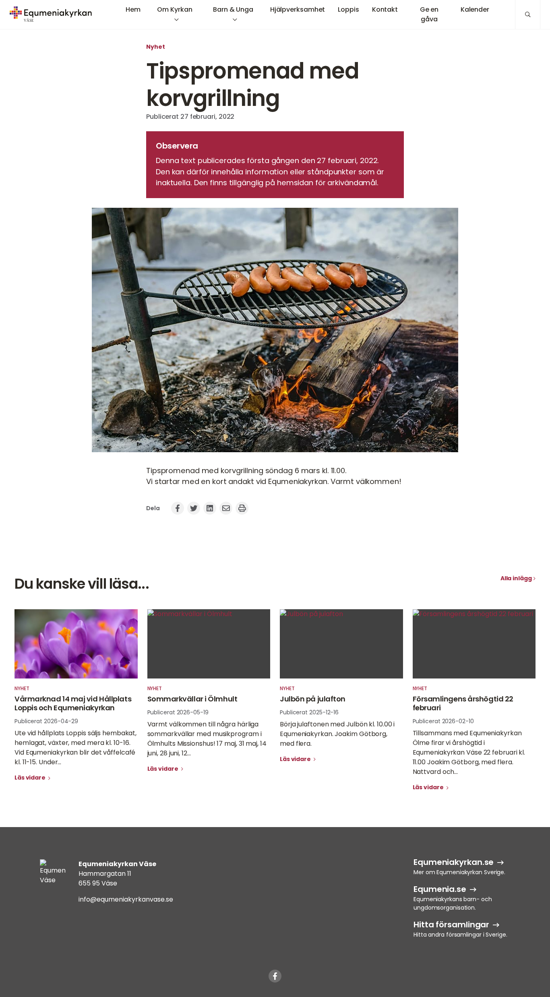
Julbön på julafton (312, 699)
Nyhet (155, 47)
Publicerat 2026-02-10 (443, 721)
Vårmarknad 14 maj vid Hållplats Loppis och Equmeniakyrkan (72, 703)
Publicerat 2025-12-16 (309, 712)
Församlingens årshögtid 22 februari (463, 703)
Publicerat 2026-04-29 (46, 721)
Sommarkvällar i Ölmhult (192, 699)
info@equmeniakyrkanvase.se (126, 899)
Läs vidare (30, 778)
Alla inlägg (516, 578)
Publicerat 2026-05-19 (178, 712)
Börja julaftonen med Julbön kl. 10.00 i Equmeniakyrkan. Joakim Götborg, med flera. (337, 734)
